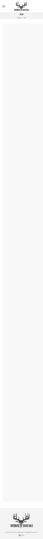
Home (19, 18)
